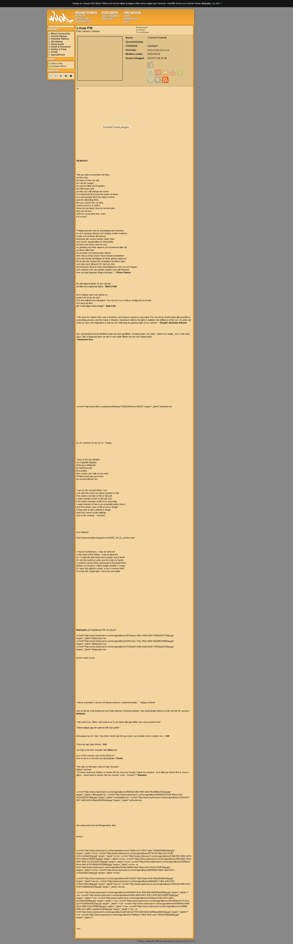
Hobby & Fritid (58, 49)
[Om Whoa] (132, 14)
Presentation (142, 27)
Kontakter (140, 30)
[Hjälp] (127, 22)
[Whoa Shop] (131, 19)
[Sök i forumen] (110, 17)
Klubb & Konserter (61, 46)
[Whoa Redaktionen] (86, 14)
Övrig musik (57, 44)
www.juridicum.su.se (158, 50)
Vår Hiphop (57, 41)
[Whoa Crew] (127, 17)
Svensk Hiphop (59, 36)
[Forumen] (110, 14)
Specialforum (58, 54)
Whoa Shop (57, 63)
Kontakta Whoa (58, 66)
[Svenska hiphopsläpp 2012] (83, 22)
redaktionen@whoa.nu (184, 941)
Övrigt (54, 52)
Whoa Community (60, 33)
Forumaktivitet (142, 32)
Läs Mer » (217, 3)
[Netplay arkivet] (80, 16)
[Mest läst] (108, 19)
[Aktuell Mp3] (82, 19)
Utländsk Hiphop (60, 38)
